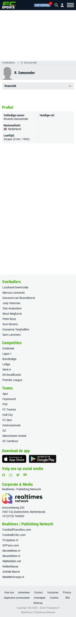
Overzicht (10, 86)
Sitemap (38, 603)
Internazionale (11, 425)
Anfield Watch (11, 571)
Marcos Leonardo (13, 292)
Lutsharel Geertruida (15, 287)
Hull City (7, 414)
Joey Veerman (11, 303)
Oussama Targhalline (15, 329)
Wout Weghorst (12, 313)
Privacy (67, 592)
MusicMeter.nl (11, 556)
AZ (4, 430)
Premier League (12, 380)
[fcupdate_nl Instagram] (10, 475)
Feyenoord (9, 399)
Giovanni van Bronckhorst (18, 298)
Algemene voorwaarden (17, 597)
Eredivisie (8, 348)
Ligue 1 (7, 353)
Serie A (6, 369)
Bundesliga (9, 359)
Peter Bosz (9, 319)
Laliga (6, 364)
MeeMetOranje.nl (13, 577)
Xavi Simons (10, 324)
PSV (5, 404)
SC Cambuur (10, 441)
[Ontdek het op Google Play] (42, 459)
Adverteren (24, 592)
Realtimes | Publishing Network (38, 612)
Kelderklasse (10, 566)
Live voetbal (42, 5)
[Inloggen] (60, 5)
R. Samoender (29, 62)
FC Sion (7, 420)
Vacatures (52, 592)
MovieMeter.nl (11, 550)
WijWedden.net (11, 561)
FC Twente (9, 409)
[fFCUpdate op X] (17, 475)
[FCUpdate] (9, 5)
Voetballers (8, 62)
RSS (67, 597)
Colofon (54, 597)
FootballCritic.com (14, 535)
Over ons (9, 592)
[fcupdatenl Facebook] (3, 475)
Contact (38, 592)
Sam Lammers (11, 334)
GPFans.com (10, 545)
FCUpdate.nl (10, 540)
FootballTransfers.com (16, 529)
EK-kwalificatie (11, 374)
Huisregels (39, 597)
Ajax (5, 393)
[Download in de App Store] (14, 459)
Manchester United (14, 435)
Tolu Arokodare (11, 308)
